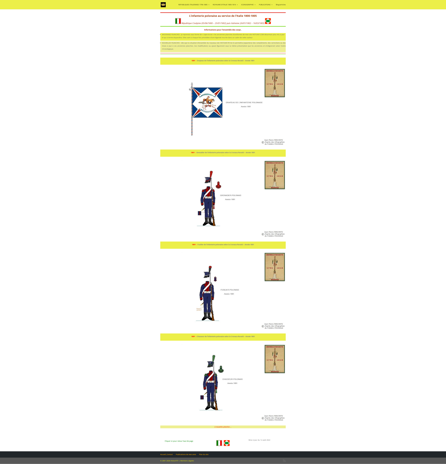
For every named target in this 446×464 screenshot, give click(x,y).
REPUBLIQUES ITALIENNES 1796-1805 (192, 5)
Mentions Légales (187, 461)
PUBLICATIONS (265, 5)
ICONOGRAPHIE (247, 5)
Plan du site (203, 454)
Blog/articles (281, 5)
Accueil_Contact (166, 454)
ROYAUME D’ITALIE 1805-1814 (224, 5)
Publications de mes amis (186, 454)
